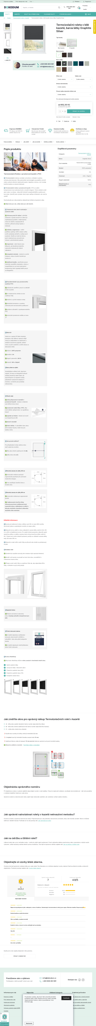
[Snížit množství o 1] (60, 111)
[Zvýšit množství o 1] (65, 111)
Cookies (6, 1011)
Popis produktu (8, 141)
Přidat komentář (20, 956)
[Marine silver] (75, 63)
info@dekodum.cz (47, 66)
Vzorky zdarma (60, 141)
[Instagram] (83, 980)
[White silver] (70, 69)
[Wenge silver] (64, 69)
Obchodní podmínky (9, 1005)
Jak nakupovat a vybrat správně (80, 996)
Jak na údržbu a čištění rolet (71, 844)
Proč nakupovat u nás (21, 1)
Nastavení (29, 1023)
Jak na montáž (36, 141)
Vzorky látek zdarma (35, 868)
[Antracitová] (70, 54)
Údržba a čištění (48, 141)
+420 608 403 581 (70, 7)
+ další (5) (7, 60)
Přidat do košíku (79, 111)
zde (31, 1002)
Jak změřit (26, 141)
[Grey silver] (70, 63)
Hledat (59, 7)
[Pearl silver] (86, 63)
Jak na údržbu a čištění (78, 1005)
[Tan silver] (58, 69)
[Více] (88, 14)
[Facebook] (79, 980)
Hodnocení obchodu (9, 1002)
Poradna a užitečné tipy (78, 1008)
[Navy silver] (81, 63)
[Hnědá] (64, 54)
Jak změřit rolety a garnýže (79, 999)
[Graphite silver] (64, 63)
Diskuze (18, 141)
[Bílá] (58, 54)
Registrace (88, 1)
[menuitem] (8, 14)
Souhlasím (66, 998)
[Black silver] (58, 63)
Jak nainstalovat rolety (44, 820)
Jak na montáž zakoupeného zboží (81, 1002)
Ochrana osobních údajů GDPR (12, 1008)
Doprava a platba (8, 1)
